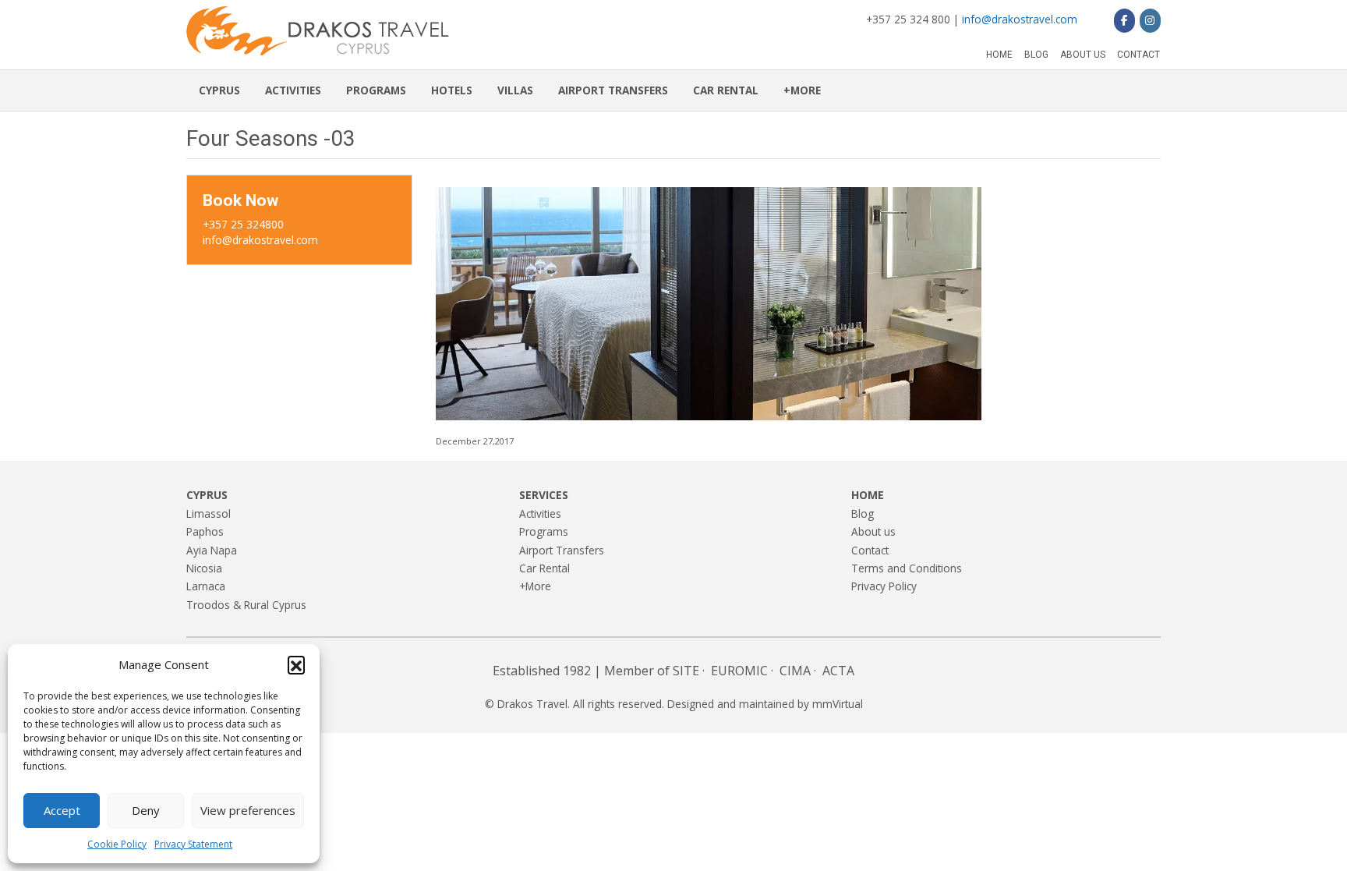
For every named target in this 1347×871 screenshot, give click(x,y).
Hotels (451, 90)
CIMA (795, 670)
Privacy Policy (884, 586)
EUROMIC (739, 670)
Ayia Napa (211, 550)
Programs (376, 90)
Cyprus (219, 90)
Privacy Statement (193, 844)
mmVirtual (837, 703)
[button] (296, 664)
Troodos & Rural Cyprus (246, 604)
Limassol (208, 513)
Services (543, 494)
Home (999, 54)
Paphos (205, 531)
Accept (62, 810)
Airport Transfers (613, 90)
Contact (1138, 54)
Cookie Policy (117, 844)
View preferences (247, 810)
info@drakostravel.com (1019, 19)
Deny (146, 810)
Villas (515, 90)
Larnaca (205, 586)
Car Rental (725, 90)
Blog (1036, 54)
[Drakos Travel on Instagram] (1150, 20)
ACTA (838, 670)
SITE (686, 670)
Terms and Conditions (906, 568)
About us (1082, 54)
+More (802, 90)
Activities (293, 90)
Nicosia (204, 568)
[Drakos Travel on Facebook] (1124, 20)
